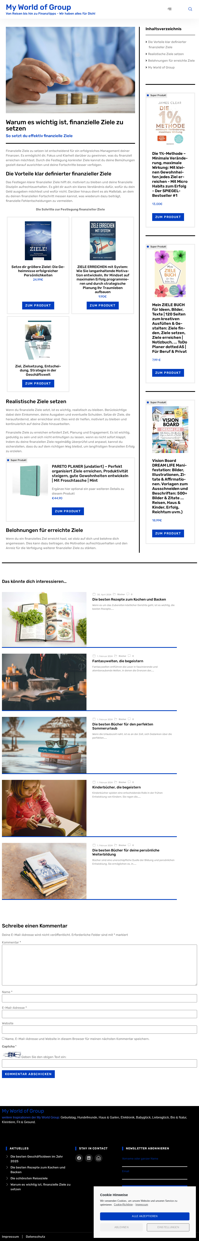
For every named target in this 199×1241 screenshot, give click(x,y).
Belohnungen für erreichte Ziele (171, 60)
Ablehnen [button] (121, 1227)
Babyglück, (143, 1117)
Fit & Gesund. (26, 1122)
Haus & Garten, (109, 1117)
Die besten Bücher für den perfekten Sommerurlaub (122, 726)
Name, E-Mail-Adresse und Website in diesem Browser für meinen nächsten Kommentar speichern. (77, 1038)
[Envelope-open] (98, 1158)
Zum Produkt (38, 305)
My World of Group (38, 7)
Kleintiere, (9, 1122)
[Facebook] (79, 1158)
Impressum (141, 1204)
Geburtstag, (69, 1117)
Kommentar (11, 942)
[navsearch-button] (190, 9)
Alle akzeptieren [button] (144, 1216)
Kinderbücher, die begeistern (116, 787)
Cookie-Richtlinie (123, 1204)
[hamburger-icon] (169, 9)
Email (125, 1171)
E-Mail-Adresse (14, 1007)
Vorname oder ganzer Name (140, 1158)
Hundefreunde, (87, 1117)
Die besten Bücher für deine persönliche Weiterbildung (125, 852)
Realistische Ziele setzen (166, 54)
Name (7, 992)
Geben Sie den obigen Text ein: (43, 1057)
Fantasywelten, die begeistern (117, 661)
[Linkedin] (89, 1158)
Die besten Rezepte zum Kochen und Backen (129, 599)
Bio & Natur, (178, 1117)
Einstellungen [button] (168, 1227)
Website (7, 1023)
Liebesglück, (161, 1117)
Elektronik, (128, 1117)
